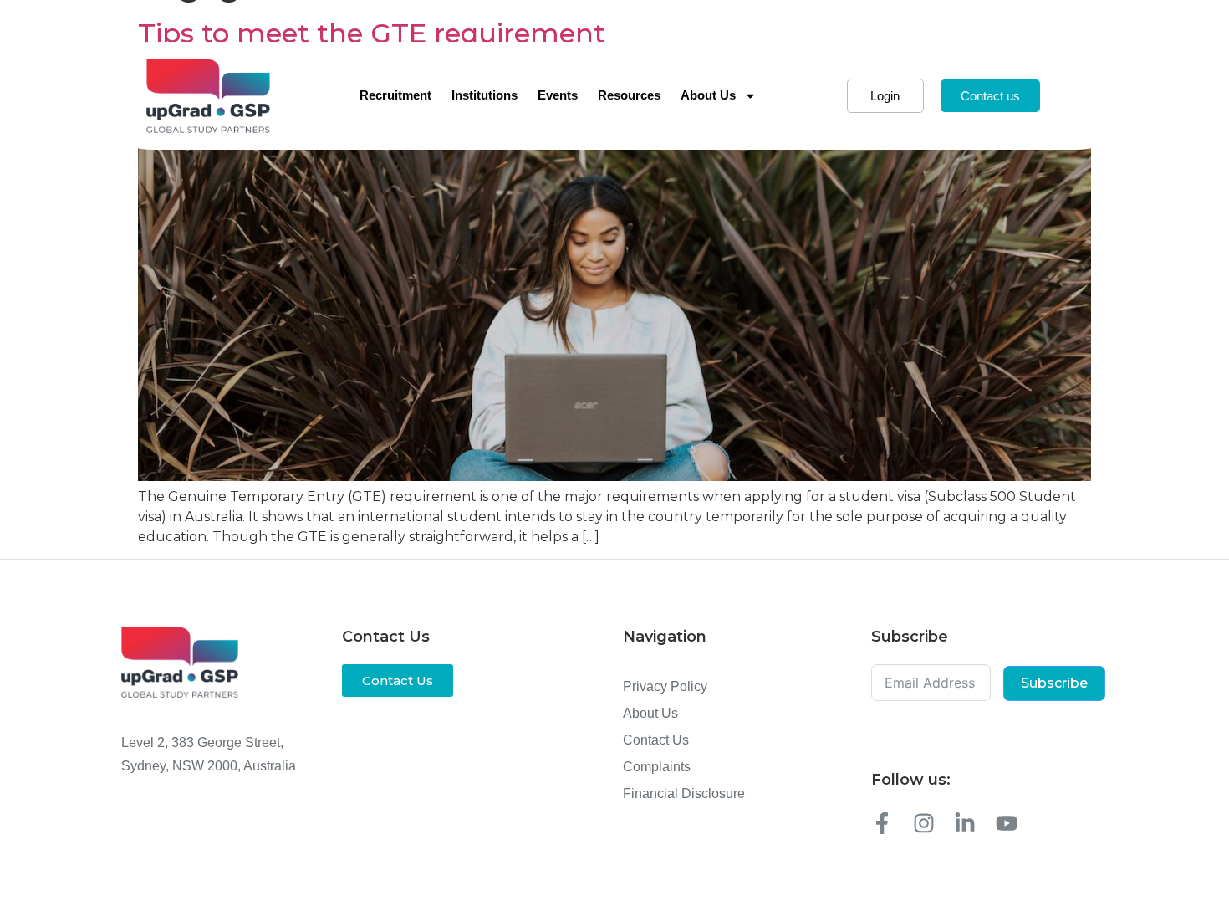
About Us (708, 95)
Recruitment (395, 95)
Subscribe (1054, 683)
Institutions (484, 95)
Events (558, 95)
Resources (629, 95)
